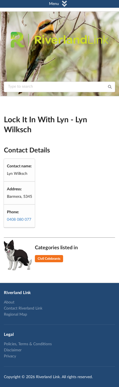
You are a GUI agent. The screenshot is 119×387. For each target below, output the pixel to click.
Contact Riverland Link (23, 308)
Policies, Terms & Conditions (28, 344)
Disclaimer (13, 350)
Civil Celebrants (49, 258)
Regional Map (15, 314)
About (9, 302)
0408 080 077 (19, 220)
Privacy (10, 356)
